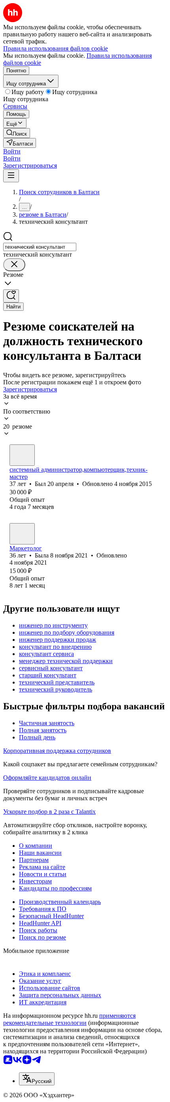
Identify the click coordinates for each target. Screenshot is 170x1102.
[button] (12, 151)
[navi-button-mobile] (11, 175)
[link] (16, 133)
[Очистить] (14, 264)
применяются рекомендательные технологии (69, 1019)
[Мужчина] (22, 455)
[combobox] (39, 247)
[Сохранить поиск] (11, 295)
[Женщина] (22, 533)
